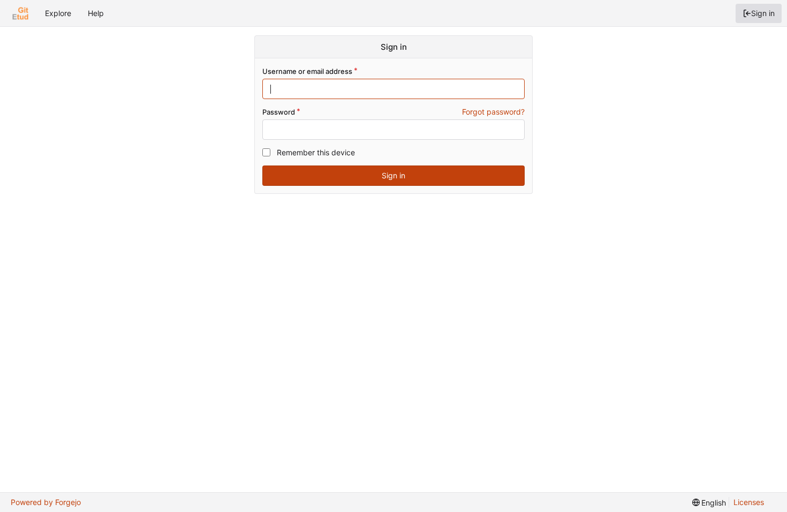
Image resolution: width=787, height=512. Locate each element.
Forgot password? (493, 111)
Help (96, 13)
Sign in (763, 13)
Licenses (748, 502)
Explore (58, 13)
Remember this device (316, 152)
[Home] (20, 13)
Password (278, 112)
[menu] (709, 502)
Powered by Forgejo (46, 502)
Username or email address (307, 71)
